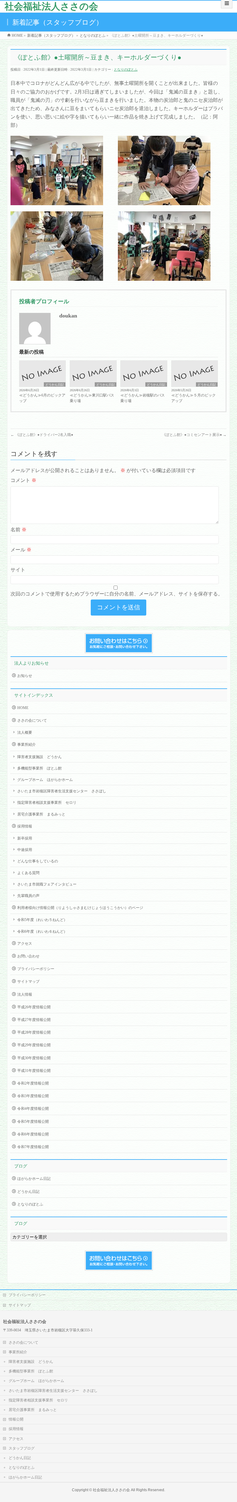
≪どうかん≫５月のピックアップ (193, 398)
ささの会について (32, 720)
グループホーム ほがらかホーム (45, 780)
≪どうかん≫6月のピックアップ (42, 398)
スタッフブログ (22, 1448)
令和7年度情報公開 (33, 1147)
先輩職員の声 (28, 896)
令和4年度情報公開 (33, 1108)
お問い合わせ (28, 956)
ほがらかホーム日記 (34, 1178)
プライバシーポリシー (35, 969)
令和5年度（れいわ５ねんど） (42, 920)
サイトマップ (28, 981)
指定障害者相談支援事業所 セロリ (47, 802)
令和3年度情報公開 (33, 1096)
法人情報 (24, 994)
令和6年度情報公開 (33, 1134)
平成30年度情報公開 (34, 1058)
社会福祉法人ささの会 (51, 6)
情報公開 (16, 1419)
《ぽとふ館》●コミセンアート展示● (194, 435)
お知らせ (24, 676)
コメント (23, 480)
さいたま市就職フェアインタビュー (47, 884)
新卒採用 (24, 838)
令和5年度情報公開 (33, 1121)
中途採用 (24, 850)
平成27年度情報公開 (34, 1020)
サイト (17, 569)
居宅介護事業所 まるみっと (41, 814)
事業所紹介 (26, 744)
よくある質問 (28, 873)
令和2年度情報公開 (33, 1083)
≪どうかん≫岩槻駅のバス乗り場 (142, 398)
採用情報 (24, 826)
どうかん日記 (54, 384)
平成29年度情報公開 (34, 1045)
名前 (18, 529)
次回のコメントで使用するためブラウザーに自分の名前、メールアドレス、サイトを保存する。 (116, 593)
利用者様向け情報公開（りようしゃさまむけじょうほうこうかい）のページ (80, 908)
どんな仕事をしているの (37, 861)
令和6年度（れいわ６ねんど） (42, 931)
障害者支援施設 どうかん (39, 757)
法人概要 (24, 732)
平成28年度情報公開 (34, 1032)
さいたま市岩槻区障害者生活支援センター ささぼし (61, 791)
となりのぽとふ (126, 69)
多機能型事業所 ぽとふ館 (39, 768)
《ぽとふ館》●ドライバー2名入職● (41, 435)
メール (20, 549)
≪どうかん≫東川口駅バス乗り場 (92, 398)
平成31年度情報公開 (34, 1070)
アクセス (24, 943)
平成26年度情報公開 (34, 1007)
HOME (22, 708)
